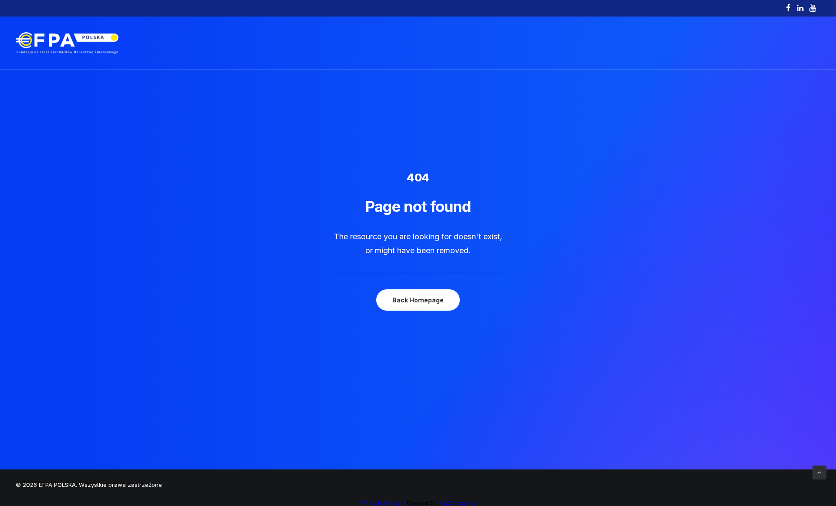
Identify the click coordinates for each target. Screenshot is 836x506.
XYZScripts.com (458, 503)
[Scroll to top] (819, 472)
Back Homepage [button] (418, 300)
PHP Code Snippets (381, 503)
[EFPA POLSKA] (67, 43)
